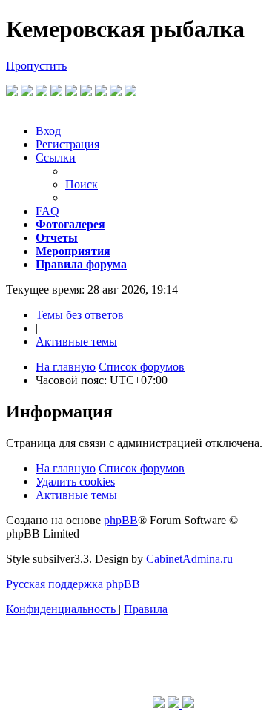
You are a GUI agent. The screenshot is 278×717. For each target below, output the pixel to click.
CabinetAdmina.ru (189, 558)
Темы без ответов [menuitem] (80, 314)
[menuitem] (48, 131)
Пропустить (36, 65)
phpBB (121, 520)
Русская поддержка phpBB (73, 584)
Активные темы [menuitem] (76, 341)
